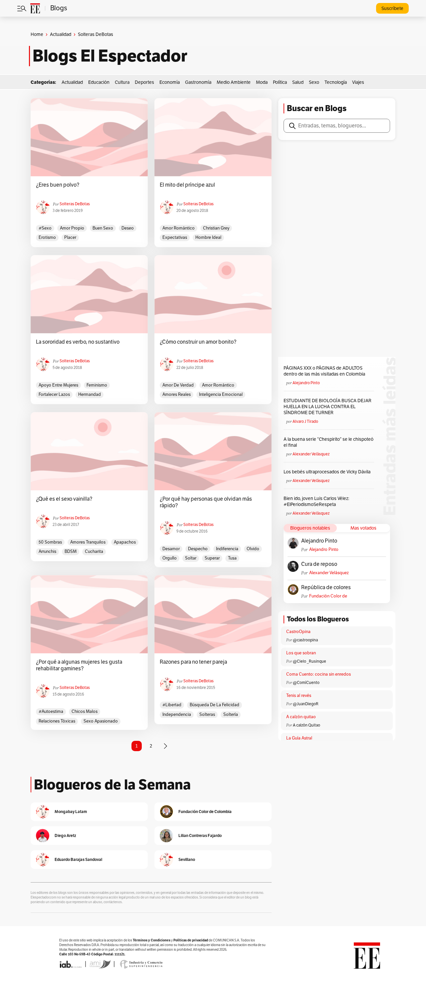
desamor (171, 549)
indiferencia (227, 549)
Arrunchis (47, 551)
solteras (207, 714)
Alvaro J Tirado (305, 421)
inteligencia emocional (221, 394)
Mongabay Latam (71, 811)
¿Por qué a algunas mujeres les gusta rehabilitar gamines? (79, 665)
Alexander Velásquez (311, 454)
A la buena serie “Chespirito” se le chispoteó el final (328, 442)
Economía (169, 82)
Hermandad (89, 394)
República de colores (326, 587)
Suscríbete (392, 8)
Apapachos (125, 542)
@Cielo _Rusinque (309, 661)
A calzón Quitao (306, 725)
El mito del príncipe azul (187, 185)
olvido (253, 549)
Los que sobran (301, 653)
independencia (176, 714)
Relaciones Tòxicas (57, 721)
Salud (298, 82)
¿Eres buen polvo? (57, 185)
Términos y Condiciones (151, 940)
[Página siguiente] (165, 746)
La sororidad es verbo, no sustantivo (77, 342)
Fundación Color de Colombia (328, 596)
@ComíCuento (306, 682)
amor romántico (178, 228)
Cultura (122, 82)
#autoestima (51, 711)
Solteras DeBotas (75, 204)
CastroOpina (298, 631)
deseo (127, 228)
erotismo (47, 237)
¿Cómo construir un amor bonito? (198, 342)
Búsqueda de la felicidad (214, 705)
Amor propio (72, 228)
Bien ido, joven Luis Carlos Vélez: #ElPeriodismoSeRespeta (316, 501)
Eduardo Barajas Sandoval (78, 859)
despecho (198, 549)
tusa (232, 558)
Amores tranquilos (88, 542)
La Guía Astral (299, 738)
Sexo (314, 82)
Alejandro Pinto (306, 383)
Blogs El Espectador (110, 56)
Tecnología (335, 82)
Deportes (144, 82)
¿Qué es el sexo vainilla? (64, 499)
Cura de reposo (319, 564)
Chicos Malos (85, 711)
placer (70, 237)
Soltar (190, 558)
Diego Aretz (65, 835)
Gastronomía (198, 82)
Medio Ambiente (234, 82)
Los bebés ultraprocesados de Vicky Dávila (328, 472)
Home (37, 34)
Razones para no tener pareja (193, 662)
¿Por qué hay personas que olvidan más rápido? (206, 502)
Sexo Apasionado (101, 721)
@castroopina (305, 640)
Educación (98, 82)
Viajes (358, 82)
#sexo (45, 228)
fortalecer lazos (54, 394)
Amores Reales (176, 394)
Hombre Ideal (208, 237)
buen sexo (103, 228)
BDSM (71, 551)
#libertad (171, 705)
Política (280, 82)
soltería (230, 714)
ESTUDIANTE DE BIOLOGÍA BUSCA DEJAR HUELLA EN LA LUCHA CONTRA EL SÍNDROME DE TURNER (327, 406)
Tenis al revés (298, 695)
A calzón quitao (301, 717)
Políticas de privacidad (190, 940)
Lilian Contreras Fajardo (200, 835)
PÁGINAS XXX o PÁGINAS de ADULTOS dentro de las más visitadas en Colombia (324, 371)
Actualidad (60, 34)
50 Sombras (50, 542)
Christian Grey (216, 228)
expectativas (174, 237)
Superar (212, 558)
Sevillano (186, 859)
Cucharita (94, 551)
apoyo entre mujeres (58, 385)
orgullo (169, 558)
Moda (262, 82)
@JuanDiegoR (306, 704)
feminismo (97, 385)
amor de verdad (178, 385)
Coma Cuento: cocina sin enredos (318, 674)
